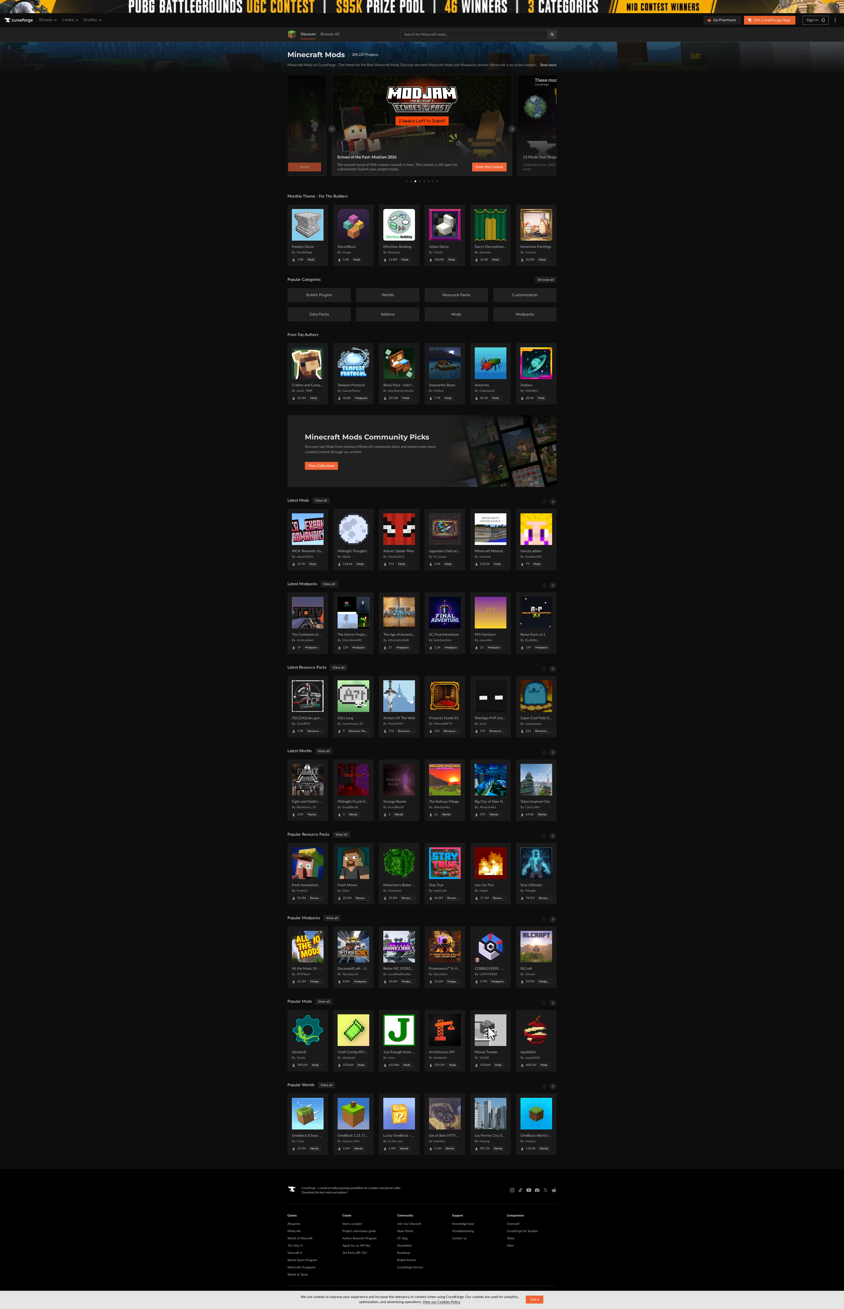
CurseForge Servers (410, 1267)
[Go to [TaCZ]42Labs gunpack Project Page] (307, 706)
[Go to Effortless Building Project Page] (399, 235)
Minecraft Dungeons (301, 1267)
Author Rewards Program (359, 1238)
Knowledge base (463, 1223)
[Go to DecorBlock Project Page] (353, 235)
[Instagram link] (512, 1190)
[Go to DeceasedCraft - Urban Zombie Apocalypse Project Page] (353, 957)
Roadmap (403, 1253)
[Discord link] (537, 1190)
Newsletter (404, 1245)
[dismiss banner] (837, 6)
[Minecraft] (291, 34)
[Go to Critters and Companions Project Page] (307, 374)
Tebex (511, 1238)
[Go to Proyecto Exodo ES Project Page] (445, 706)
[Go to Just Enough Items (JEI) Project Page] (399, 1040)
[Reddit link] (554, 1190)
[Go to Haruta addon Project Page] (536, 539)
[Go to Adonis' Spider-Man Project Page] (399, 539)
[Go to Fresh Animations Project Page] (307, 873)
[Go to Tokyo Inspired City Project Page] (536, 790)
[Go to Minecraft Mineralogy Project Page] (490, 539)
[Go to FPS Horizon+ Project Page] (490, 623)
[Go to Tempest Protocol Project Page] (353, 374)
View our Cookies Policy (441, 1302)
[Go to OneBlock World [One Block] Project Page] (536, 1124)
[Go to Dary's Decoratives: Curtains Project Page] (490, 235)
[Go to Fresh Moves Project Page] (353, 873)
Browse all (546, 280)
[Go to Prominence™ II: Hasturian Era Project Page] (445, 957)
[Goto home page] (19, 20)
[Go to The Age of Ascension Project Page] (399, 623)
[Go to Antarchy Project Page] (490, 374)
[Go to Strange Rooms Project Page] (399, 790)
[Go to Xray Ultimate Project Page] (536, 873)
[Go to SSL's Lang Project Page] (353, 706)
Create (68, 20)
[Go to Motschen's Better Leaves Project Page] (399, 873)
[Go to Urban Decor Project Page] (445, 235)
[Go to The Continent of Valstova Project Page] (307, 623)
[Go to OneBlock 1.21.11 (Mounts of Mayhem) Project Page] (353, 1124)
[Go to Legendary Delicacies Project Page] (445, 539)
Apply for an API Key (356, 1245)
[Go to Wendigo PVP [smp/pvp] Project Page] (490, 706)
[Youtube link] (528, 1190)
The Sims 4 (294, 1245)
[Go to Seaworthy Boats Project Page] (445, 374)
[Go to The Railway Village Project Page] (445, 790)
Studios (90, 20)
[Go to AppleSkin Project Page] (536, 1040)
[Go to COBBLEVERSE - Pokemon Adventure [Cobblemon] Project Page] (490, 957)
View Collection (478, 167)
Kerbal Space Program (302, 1260)
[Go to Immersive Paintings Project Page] (536, 235)
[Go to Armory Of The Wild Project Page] (399, 706)
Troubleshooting (463, 1231)
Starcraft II (294, 1253)
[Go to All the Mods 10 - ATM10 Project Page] (307, 957)
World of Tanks (297, 1274)
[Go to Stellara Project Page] (536, 374)
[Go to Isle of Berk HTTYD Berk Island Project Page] (445, 1124)
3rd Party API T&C (354, 1253)
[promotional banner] (422, 6)
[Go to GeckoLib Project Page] (307, 1040)
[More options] (835, 20)
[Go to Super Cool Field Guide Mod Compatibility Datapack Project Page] (536, 706)
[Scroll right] (553, 501)
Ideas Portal (405, 1231)
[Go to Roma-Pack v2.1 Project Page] (536, 623)
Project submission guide (359, 1231)
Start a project (352, 1223)
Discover (308, 34)
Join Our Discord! (409, 1223)
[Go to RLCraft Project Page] (536, 957)
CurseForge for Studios (522, 1231)
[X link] (545, 1190)
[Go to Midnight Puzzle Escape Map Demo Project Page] (353, 790)
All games (293, 1223)
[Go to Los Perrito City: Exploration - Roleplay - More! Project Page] (490, 1124)
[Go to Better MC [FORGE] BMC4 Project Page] (399, 957)
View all (321, 501)
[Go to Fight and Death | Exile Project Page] (307, 790)
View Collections (321, 466)
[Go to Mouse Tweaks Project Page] (490, 1040)
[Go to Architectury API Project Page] (445, 1040)
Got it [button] (534, 1299)
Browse (45, 20)
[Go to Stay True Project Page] (445, 873)
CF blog (402, 1238)
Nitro (510, 1245)
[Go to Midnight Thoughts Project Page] (353, 539)
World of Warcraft (300, 1238)
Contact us (459, 1238)
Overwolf (513, 1223)
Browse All (329, 34)
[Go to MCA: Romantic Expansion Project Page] (307, 539)
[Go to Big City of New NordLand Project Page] (490, 790)
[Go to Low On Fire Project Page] (490, 873)
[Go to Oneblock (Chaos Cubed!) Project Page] (307, 1124)
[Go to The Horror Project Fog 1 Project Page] (353, 623)
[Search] (552, 34)
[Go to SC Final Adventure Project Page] (445, 623)
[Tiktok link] (520, 1190)
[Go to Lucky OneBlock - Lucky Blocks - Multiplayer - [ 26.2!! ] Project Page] (399, 1124)
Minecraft (294, 1231)
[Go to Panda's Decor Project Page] (307, 235)
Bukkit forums (406, 1260)
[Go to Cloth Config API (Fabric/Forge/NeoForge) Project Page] (353, 1040)
